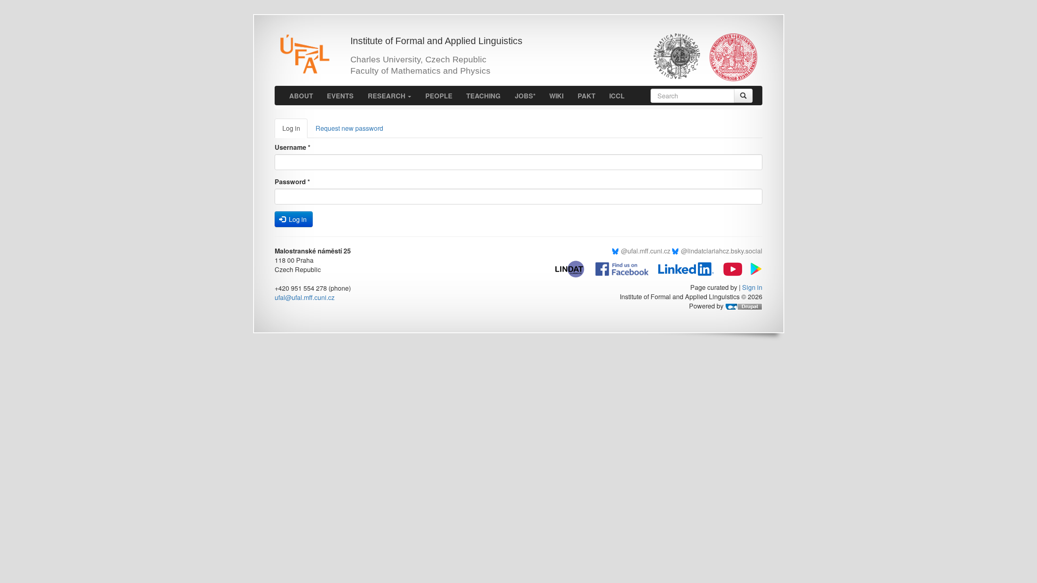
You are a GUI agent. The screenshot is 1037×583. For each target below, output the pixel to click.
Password (292, 181)
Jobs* (525, 95)
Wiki (556, 95)
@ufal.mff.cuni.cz (645, 250)
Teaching (483, 95)
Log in (294, 130)
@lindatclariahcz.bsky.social (721, 250)
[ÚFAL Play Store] (753, 268)
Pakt (586, 95)
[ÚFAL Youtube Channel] (728, 268)
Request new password (349, 128)
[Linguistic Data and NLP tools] (574, 268)
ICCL (617, 95)
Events (340, 95)
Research (387, 95)
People (438, 95)
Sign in (752, 287)
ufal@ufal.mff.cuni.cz (305, 297)
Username (292, 147)
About (301, 95)
